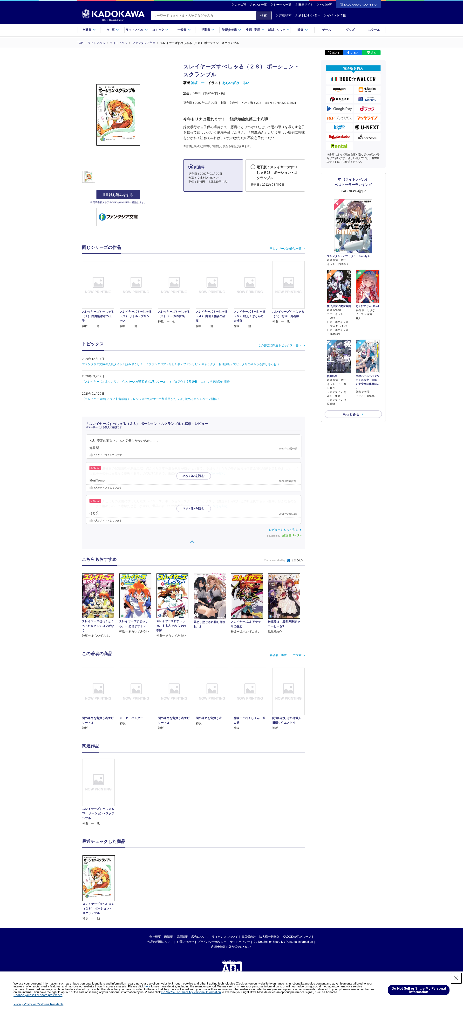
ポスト (336, 52)
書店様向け (248, 936)
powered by (274, 535)
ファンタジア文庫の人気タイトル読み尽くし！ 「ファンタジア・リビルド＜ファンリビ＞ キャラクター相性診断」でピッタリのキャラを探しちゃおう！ (182, 364)
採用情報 (182, 936)
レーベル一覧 (282, 4)
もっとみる (351, 414)
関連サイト (306, 4)
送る (373, 52)
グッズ (350, 30)
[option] (101, 792)
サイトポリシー (240, 941)
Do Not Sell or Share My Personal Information (283, 941)
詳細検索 (285, 15)
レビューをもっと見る (283, 529)
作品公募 (326, 4)
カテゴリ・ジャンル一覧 (251, 4)
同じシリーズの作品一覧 (285, 248)
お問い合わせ (185, 941)
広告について (200, 936)
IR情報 (168, 936)
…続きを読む (215, 473)
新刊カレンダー (309, 15)
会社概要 (155, 936)
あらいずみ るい (235, 83)
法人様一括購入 (269, 936)
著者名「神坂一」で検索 (285, 655)
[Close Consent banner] (456, 978)
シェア (355, 52)
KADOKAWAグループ (297, 936)
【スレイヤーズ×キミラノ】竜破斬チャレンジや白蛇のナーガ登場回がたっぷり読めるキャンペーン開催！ (151, 399)
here (147, 986)
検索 (263, 15)
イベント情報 (336, 15)
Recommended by (275, 560)
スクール (374, 30)
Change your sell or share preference (38, 995)
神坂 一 (197, 83)
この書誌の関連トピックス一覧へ (279, 345)
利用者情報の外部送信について (231, 947)
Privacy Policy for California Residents (38, 1004)
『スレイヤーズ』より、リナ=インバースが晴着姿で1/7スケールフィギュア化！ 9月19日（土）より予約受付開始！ (157, 381)
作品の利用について (160, 941)
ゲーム (326, 30)
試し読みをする (121, 195)
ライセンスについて (225, 936)
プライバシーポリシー (211, 941)
